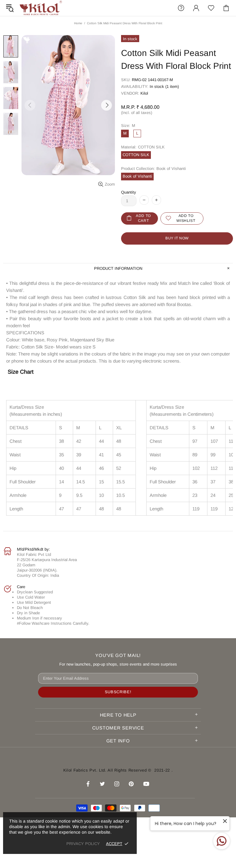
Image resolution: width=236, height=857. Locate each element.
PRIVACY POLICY (83, 843)
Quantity (128, 192)
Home (78, 23)
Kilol (144, 93)
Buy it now (177, 238)
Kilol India (41, 8)
